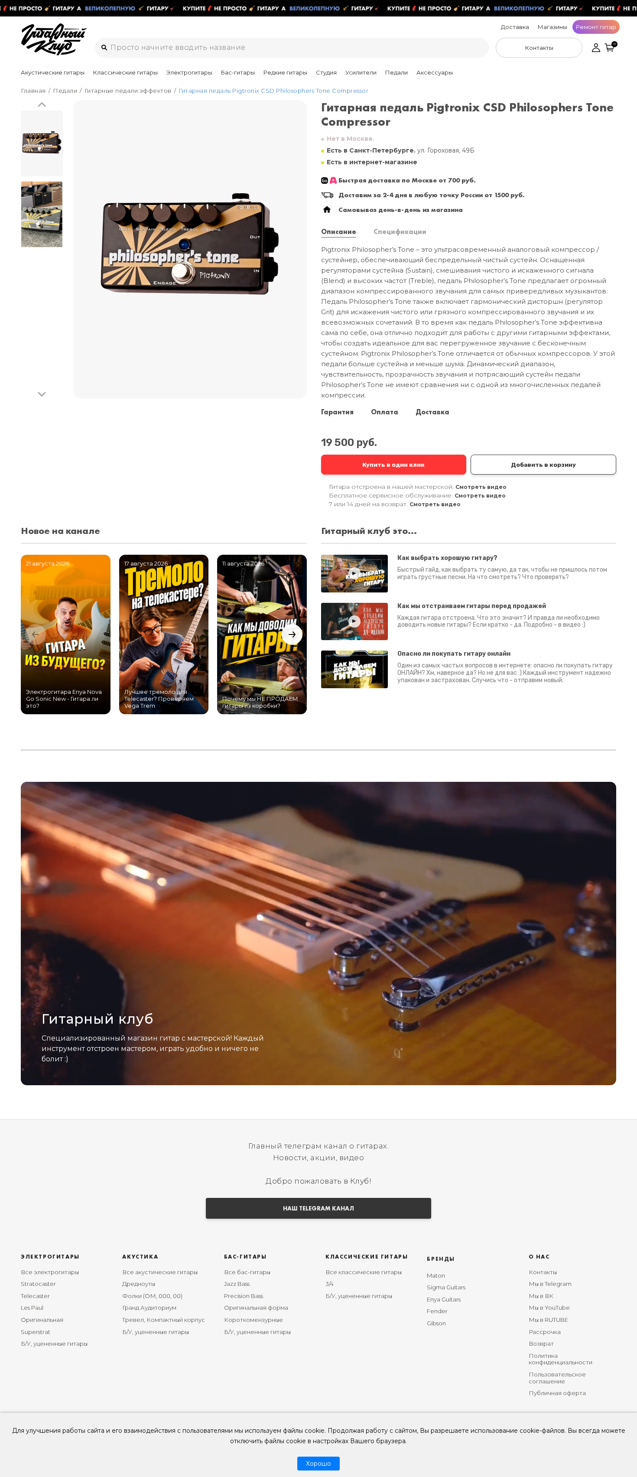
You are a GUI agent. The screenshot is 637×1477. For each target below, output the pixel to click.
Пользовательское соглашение (557, 1378)
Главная (33, 90)
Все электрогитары (50, 1272)
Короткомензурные (253, 1319)
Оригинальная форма (256, 1307)
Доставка (515, 26)
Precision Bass (243, 1295)
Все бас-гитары (247, 1272)
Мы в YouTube (549, 1307)
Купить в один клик (393, 464)
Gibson (436, 1323)
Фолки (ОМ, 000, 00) (152, 1295)
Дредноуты (138, 1283)
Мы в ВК (541, 1295)
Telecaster (35, 1295)
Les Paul (32, 1307)
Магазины (552, 26)
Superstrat (35, 1331)
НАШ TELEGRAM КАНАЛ (318, 1208)
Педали (396, 72)
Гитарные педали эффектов (128, 90)
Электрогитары (189, 72)
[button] (42, 105)
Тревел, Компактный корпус (163, 1319)
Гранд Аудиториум (149, 1307)
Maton (436, 1275)
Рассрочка (545, 1331)
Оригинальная (42, 1319)
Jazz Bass (237, 1283)
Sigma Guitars (446, 1287)
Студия (326, 72)
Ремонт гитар (596, 26)
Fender (437, 1311)
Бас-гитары (238, 72)
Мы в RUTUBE (548, 1319)
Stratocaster (38, 1283)
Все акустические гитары (160, 1272)
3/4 (329, 1283)
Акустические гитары (52, 72)
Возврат (541, 1343)
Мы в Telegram (550, 1283)
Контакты (543, 1272)
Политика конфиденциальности (560, 1359)
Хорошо (318, 1463)
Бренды (441, 1258)
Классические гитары (125, 72)
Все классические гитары (363, 1272)
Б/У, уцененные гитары (54, 1343)
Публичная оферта (557, 1392)
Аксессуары (434, 72)
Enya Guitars (444, 1299)
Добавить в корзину (543, 464)
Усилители (361, 72)
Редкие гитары (285, 72)
